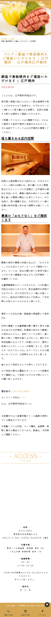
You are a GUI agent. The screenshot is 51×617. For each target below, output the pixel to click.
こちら (22, 397)
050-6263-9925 (21, 391)
